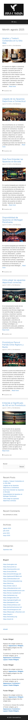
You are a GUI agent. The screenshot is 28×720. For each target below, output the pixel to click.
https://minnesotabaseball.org (12, 581)
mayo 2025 (6, 535)
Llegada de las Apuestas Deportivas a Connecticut (14, 100)
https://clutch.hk (8, 619)
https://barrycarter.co (9, 567)
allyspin (5, 629)
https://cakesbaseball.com (11, 578)
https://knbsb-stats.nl (10, 586)
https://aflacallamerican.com (12, 588)
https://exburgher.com (10, 564)
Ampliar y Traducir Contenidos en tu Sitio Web (12, 40)
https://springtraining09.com (12, 600)
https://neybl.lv (7, 614)
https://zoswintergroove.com (12, 609)
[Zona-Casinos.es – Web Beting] (14, 9)
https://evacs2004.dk (9, 571)
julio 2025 (6, 530)
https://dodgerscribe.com (11, 597)
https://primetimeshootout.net (12, 607)
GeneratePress (17, 717)
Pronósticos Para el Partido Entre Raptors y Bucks (13, 344)
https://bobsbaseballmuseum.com (14, 590)
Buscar (5, 464)
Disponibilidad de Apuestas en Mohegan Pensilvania (12, 219)
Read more (12, 86)
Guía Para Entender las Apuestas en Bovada (12, 160)
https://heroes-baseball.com (12, 593)
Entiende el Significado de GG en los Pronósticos (14, 404)
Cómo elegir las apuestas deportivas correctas (13, 281)
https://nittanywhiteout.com (11, 605)
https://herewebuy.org (10, 616)
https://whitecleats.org (10, 595)
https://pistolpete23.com (10, 602)
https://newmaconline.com (11, 569)
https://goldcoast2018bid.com (12, 576)
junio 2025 (6, 533)
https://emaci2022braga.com (12, 574)
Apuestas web (8, 90)
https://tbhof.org (8, 583)
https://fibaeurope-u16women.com (14, 612)
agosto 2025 (7, 528)
